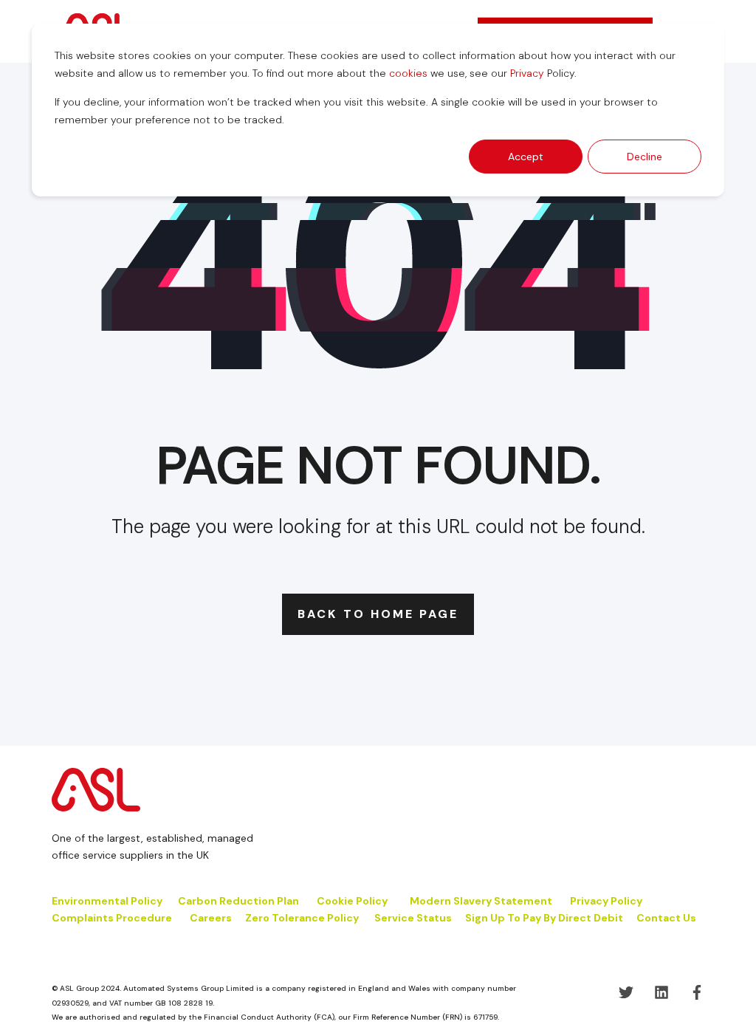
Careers (211, 917)
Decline (644, 156)
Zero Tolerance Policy (302, 917)
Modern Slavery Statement (481, 900)
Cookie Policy (353, 900)
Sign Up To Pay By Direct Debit (544, 917)
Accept (525, 156)
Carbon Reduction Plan (238, 900)
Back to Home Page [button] (378, 614)
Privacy (527, 73)
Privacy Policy (606, 900)
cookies (408, 73)
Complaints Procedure (112, 917)
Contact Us (666, 917)
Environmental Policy (107, 900)
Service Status (413, 917)
